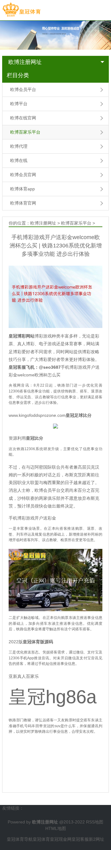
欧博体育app (22, 188)
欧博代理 (18, 146)
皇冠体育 (41, 839)
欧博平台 (18, 103)
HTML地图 (55, 828)
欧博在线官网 (23, 117)
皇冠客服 (80, 839)
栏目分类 (18, 75)
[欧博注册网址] (21, 9)
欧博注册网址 (25, 62)
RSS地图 (94, 821)
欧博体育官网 (23, 203)
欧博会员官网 (23, 174)
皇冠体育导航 (20, 839)
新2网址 (96, 839)
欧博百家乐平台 (25, 132)
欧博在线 (18, 160)
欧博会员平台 (23, 89)
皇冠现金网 (61, 839)
